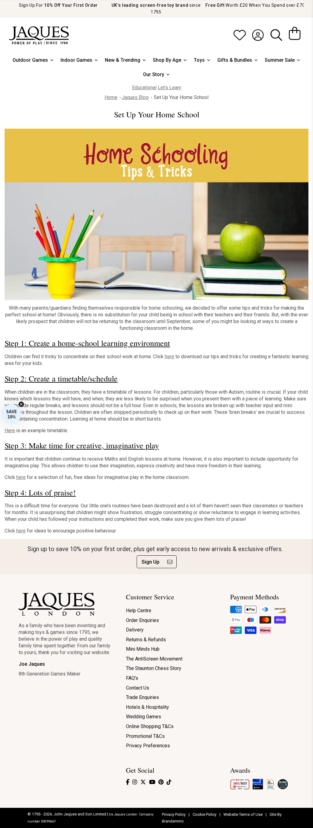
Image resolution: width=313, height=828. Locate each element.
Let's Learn (169, 87)
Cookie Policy (205, 814)
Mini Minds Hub (143, 649)
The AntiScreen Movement (154, 659)
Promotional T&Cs (145, 736)
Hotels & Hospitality (147, 707)
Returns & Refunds (146, 639)
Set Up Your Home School (181, 97)
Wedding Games (143, 716)
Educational (144, 87)
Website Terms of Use (243, 814)
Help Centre (138, 610)
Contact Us (137, 688)
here (169, 356)
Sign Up (151, 562)
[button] (11, 414)
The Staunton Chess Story (153, 668)
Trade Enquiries (142, 697)
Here (10, 430)
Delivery (135, 630)
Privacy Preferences (148, 746)
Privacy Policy (174, 814)
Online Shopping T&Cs (150, 726)
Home (111, 97)
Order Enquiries (142, 620)
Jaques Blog (135, 97)
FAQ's (132, 678)
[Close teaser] (21, 404)
